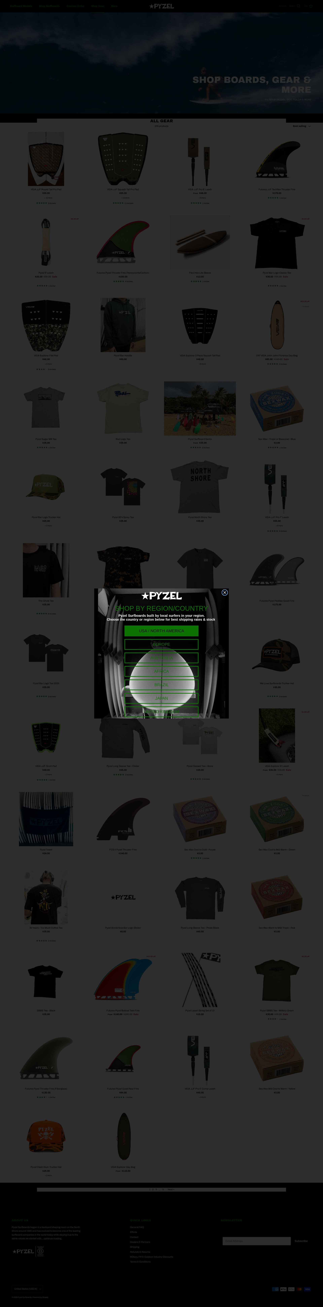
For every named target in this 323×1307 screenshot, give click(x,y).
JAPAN (161, 698)
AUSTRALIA (161, 658)
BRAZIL (161, 684)
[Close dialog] (224, 592)
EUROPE (161, 644)
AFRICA (161, 671)
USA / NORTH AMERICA (161, 631)
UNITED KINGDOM (161, 711)
